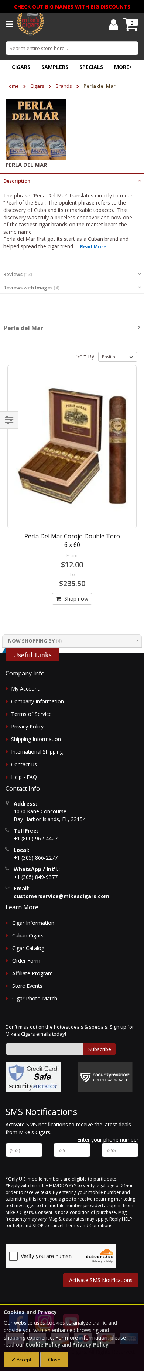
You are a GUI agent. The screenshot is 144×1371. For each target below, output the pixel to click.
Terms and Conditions (89, 1225)
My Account (25, 688)
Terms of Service (31, 713)
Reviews (17, 274)
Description (16, 180)
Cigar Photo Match (34, 998)
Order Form (26, 960)
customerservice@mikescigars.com (61, 896)
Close (54, 1359)
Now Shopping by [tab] (31, 640)
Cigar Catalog (28, 948)
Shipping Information (36, 739)
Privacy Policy (27, 726)
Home (13, 86)
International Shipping (37, 751)
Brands (64, 86)
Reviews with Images (30, 287)
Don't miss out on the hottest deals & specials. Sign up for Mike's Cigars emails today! (70, 1030)
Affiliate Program (32, 973)
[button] (123, 66)
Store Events (27, 985)
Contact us (24, 764)
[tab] (72, 180)
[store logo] (30, 24)
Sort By (85, 356)
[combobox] (72, 48)
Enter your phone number (107, 1139)
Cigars (37, 86)
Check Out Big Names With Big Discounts (72, 6)
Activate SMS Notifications (101, 1280)
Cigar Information (33, 922)
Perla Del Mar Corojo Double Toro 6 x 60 (72, 540)
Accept (23, 1359)
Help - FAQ (24, 776)
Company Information (37, 701)
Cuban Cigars (28, 935)
